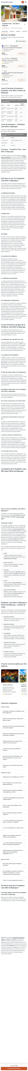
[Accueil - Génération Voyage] (7, 2)
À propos (18, 31)
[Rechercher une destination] (22, 2)
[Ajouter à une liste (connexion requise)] (25, 24)
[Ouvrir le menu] (25, 2)
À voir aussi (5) (4, 84)
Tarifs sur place (22, 41)
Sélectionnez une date (14, 1068)
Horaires (12, 31)
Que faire (24, 31)
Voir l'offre (21, 53)
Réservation (5, 31)
